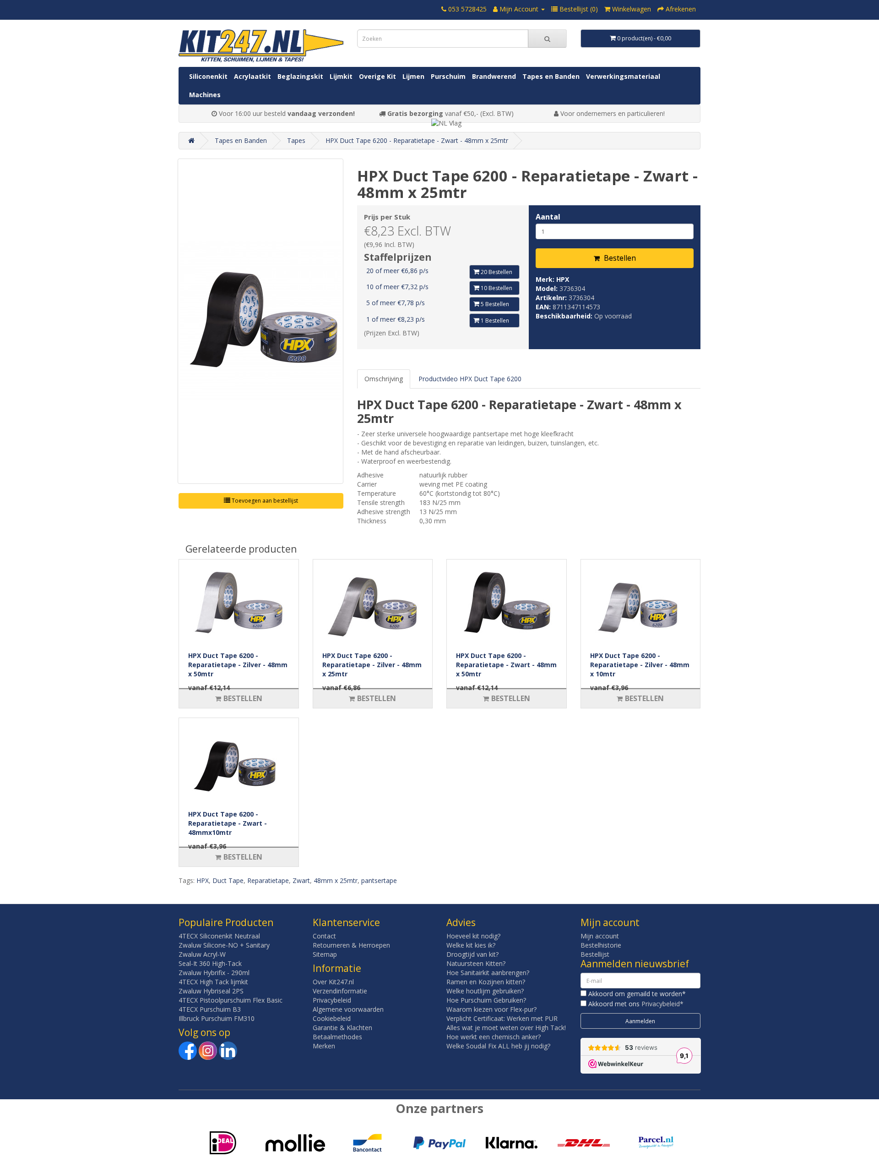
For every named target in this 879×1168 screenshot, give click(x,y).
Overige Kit (377, 76)
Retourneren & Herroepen (351, 945)
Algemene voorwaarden (348, 1009)
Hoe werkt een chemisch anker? (493, 1036)
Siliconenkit (208, 76)
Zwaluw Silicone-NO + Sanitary (224, 945)
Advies (461, 922)
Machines (205, 94)
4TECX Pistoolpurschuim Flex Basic (230, 1000)
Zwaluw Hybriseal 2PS (211, 991)
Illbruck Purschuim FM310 (217, 1018)
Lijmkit (341, 76)
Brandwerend (494, 76)
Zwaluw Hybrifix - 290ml (214, 972)
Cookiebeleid (332, 1018)
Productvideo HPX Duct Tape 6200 (469, 378)
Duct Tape (228, 880)
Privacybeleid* (662, 1003)
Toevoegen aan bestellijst (264, 500)
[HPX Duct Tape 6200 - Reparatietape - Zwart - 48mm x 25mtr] (260, 321)
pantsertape (379, 880)
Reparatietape (268, 880)
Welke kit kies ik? (470, 945)
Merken (324, 1046)
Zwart (301, 880)
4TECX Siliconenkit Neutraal (219, 936)
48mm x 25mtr (336, 880)
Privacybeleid (332, 1000)
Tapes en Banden (551, 76)
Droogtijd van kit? (472, 954)
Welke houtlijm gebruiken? (485, 991)
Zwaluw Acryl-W (202, 954)
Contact (324, 936)
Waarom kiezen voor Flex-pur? (491, 1009)
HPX (562, 279)
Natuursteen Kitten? (475, 963)
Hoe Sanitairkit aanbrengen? (487, 972)
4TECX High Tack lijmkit (213, 981)
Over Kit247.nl (333, 981)
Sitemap (325, 954)
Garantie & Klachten (342, 1027)
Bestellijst (595, 954)
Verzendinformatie (340, 991)
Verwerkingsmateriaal (623, 76)
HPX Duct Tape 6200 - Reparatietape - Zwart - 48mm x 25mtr (417, 140)
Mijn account (600, 936)
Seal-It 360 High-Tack (210, 963)
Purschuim (448, 76)
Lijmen (413, 76)
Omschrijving (383, 378)
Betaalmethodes (337, 1036)
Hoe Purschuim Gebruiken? (486, 1000)
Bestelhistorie (601, 945)
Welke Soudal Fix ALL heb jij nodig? (498, 1046)
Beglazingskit (300, 76)
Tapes (296, 140)
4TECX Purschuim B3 (210, 1009)
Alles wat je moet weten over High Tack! (506, 1027)
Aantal (548, 216)
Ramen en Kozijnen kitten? (485, 981)
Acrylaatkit (252, 76)
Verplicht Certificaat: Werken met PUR (502, 1018)
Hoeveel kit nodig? (473, 936)
